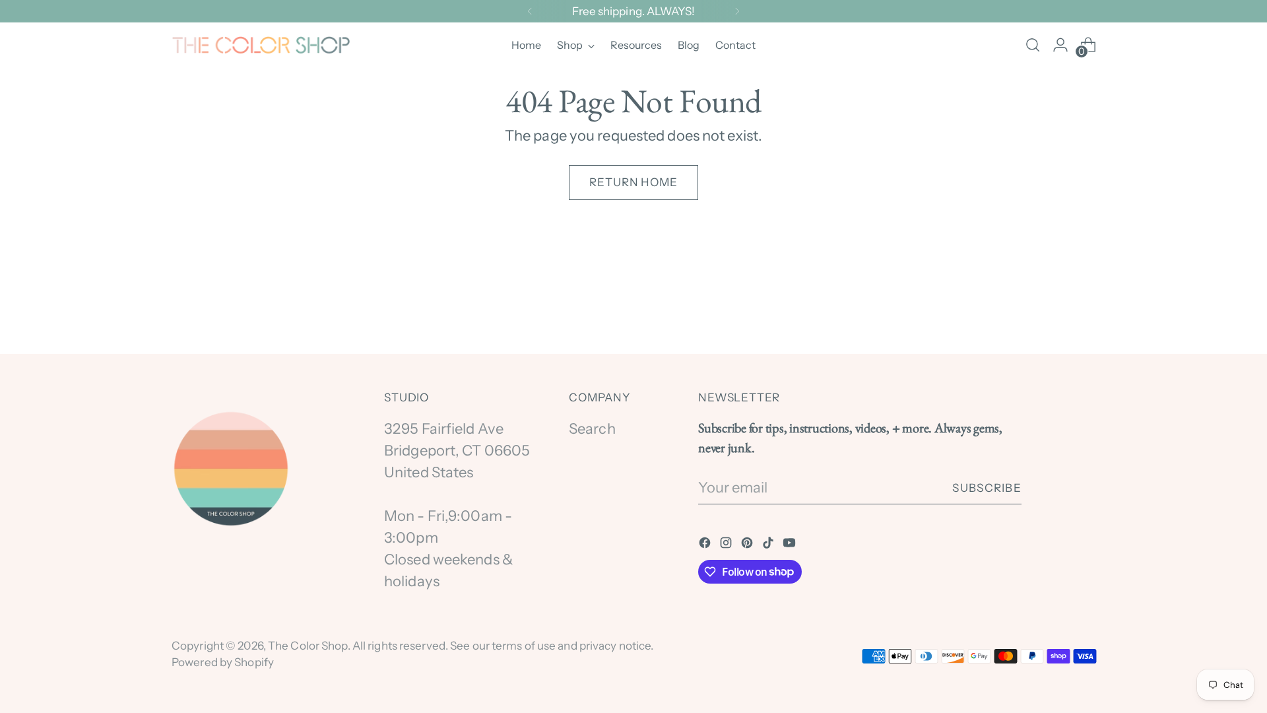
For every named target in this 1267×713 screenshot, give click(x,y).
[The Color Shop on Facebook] (706, 544)
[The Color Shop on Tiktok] (769, 544)
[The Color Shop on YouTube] (790, 544)
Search (592, 429)
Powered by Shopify (223, 662)
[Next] (737, 11)
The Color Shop (308, 645)
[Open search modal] (1033, 45)
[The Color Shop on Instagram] (727, 544)
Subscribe (987, 487)
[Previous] (529, 11)
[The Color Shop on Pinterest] (748, 544)
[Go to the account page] (1060, 45)
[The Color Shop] (261, 45)
